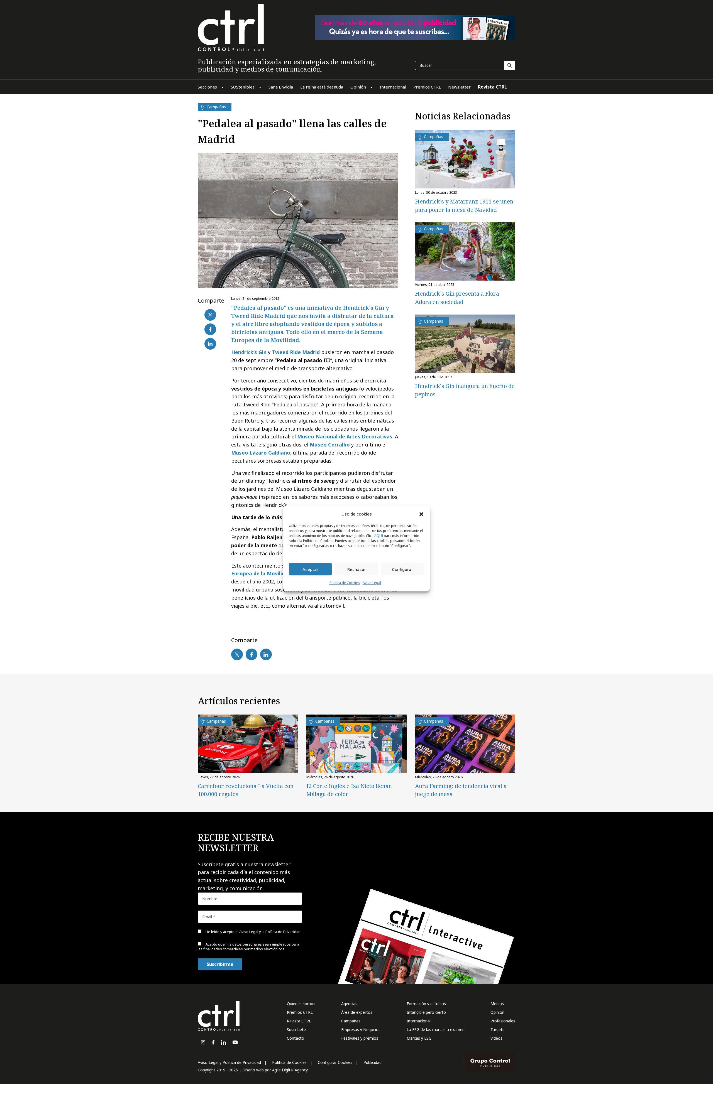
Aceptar (310, 569)
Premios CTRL (300, 1012)
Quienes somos (301, 1003)
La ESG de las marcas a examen (436, 1029)
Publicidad (372, 1062)
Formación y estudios (426, 1003)
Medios (497, 1003)
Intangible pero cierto (426, 1012)
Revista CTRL (299, 1021)
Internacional (419, 1021)
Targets (497, 1029)
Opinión (497, 1012)
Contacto (295, 1038)
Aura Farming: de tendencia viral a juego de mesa (461, 790)
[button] (421, 514)
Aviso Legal (372, 583)
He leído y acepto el (253, 931)
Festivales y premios (359, 1038)
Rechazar (356, 569)
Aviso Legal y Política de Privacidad (229, 1062)
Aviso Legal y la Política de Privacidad (270, 931)
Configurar (402, 569)
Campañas (350, 1021)
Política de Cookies (344, 583)
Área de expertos (356, 1012)
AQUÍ (378, 536)
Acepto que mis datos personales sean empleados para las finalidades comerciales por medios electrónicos (248, 946)
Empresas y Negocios (360, 1029)
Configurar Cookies (335, 1062)
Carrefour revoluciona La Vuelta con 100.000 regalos (246, 790)
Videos (496, 1038)
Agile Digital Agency (290, 1070)
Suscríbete (296, 1029)
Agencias (349, 1003)
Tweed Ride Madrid (296, 352)
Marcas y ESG (419, 1038)
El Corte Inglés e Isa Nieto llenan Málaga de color (349, 790)
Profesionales (502, 1021)
